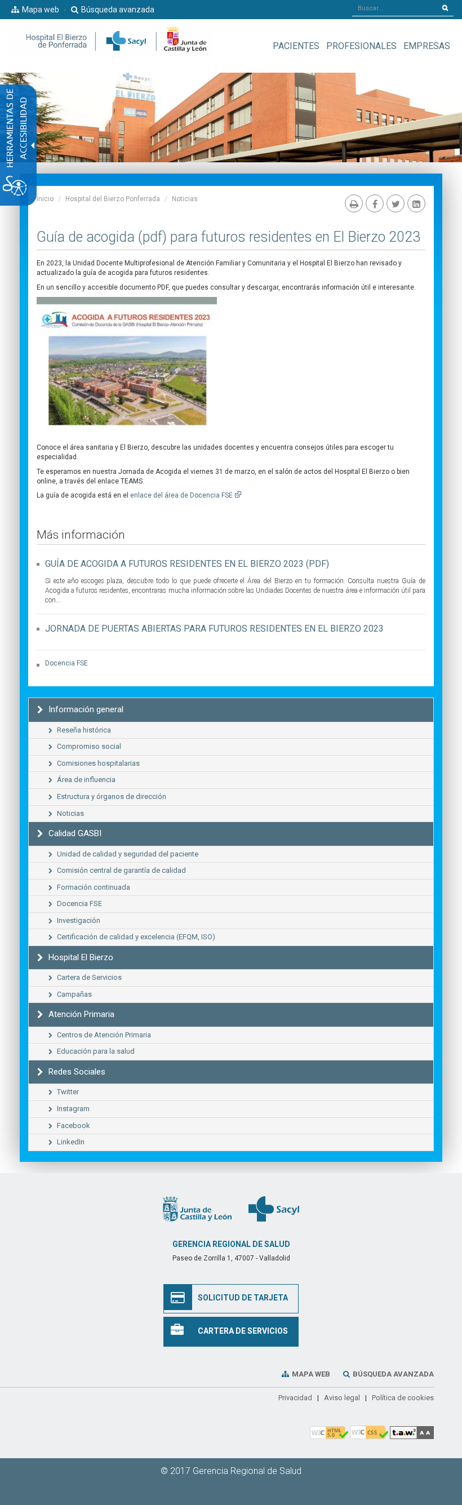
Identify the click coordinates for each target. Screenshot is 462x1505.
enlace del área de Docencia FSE (181, 495)
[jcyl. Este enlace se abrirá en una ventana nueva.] (197, 1208)
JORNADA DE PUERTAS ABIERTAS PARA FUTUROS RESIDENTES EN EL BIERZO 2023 (214, 628)
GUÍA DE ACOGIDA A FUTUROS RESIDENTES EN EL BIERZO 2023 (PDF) (187, 563)
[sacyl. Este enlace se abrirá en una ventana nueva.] (273, 1208)
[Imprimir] (354, 203)
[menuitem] (296, 46)
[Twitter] (396, 203)
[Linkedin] (416, 203)
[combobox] (394, 8)
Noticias (185, 199)
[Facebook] (375, 203)
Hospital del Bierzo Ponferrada (112, 199)
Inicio (45, 199)
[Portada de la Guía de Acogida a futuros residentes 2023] (127, 364)
